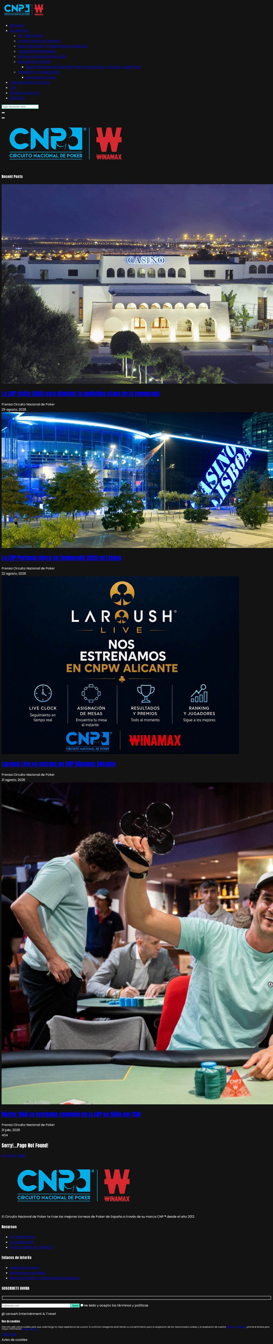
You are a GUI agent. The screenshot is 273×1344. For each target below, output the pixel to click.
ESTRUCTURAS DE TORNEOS (39, 41)
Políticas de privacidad (27, 1273)
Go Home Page (13, 1155)
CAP (13, 87)
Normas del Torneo (41, 77)
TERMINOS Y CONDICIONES (38, 72)
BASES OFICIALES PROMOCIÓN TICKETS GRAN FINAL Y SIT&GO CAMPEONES (83, 67)
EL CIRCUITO (19, 30)
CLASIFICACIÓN (21, 1242)
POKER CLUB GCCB (24, 93)
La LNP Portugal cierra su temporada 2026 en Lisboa (61, 557)
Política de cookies (24, 1267)
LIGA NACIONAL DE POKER (30, 82)
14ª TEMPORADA (30, 36)
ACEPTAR (9, 1334)
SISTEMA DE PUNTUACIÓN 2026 (42, 56)
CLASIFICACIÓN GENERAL (37, 51)
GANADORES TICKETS (34, 61)
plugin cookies (29, 1328)
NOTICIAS (17, 25)
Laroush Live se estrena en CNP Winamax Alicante (59, 764)
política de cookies (236, 1326)
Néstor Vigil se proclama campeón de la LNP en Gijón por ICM (71, 1114)
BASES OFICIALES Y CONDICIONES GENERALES (52, 46)
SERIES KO (17, 98)
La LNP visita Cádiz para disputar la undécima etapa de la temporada (80, 393)
